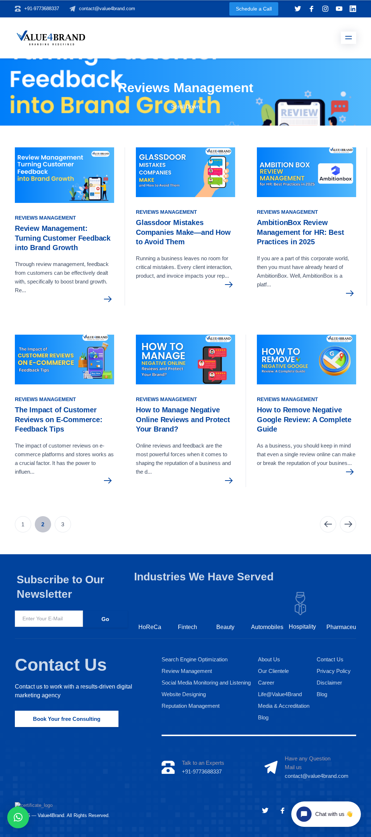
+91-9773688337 (41, 8)
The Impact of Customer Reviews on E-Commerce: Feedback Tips (59, 419)
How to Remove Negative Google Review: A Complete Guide (304, 419)
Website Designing (184, 694)
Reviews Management (45, 218)
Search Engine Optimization (195, 659)
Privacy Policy (334, 671)
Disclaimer (329, 682)
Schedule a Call (254, 9)
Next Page (348, 524)
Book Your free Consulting (66, 719)
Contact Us (61, 664)
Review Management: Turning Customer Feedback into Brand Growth (63, 238)
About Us (269, 659)
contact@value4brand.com (107, 8)
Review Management (187, 671)
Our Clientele (273, 671)
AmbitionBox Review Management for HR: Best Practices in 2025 (300, 232)
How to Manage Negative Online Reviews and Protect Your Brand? (183, 419)
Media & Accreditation (283, 706)
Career (266, 682)
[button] (18, 817)
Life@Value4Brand (280, 694)
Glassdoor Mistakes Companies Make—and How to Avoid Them (183, 232)
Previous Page (328, 524)
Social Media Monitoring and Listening (206, 682)
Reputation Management (191, 706)
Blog (263, 717)
